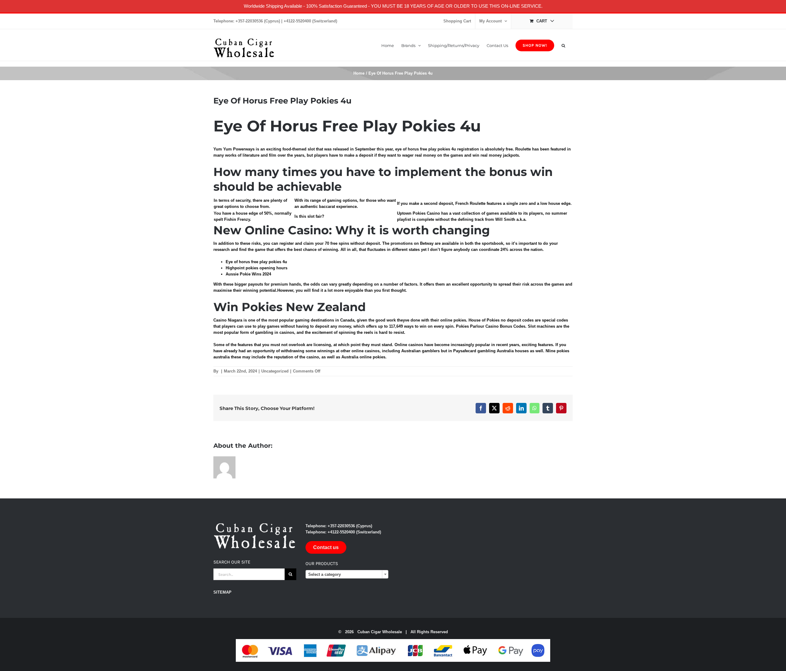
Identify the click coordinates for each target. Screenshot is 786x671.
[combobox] (346, 574)
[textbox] (347, 574)
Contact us (326, 547)
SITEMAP (222, 592)
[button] (563, 45)
